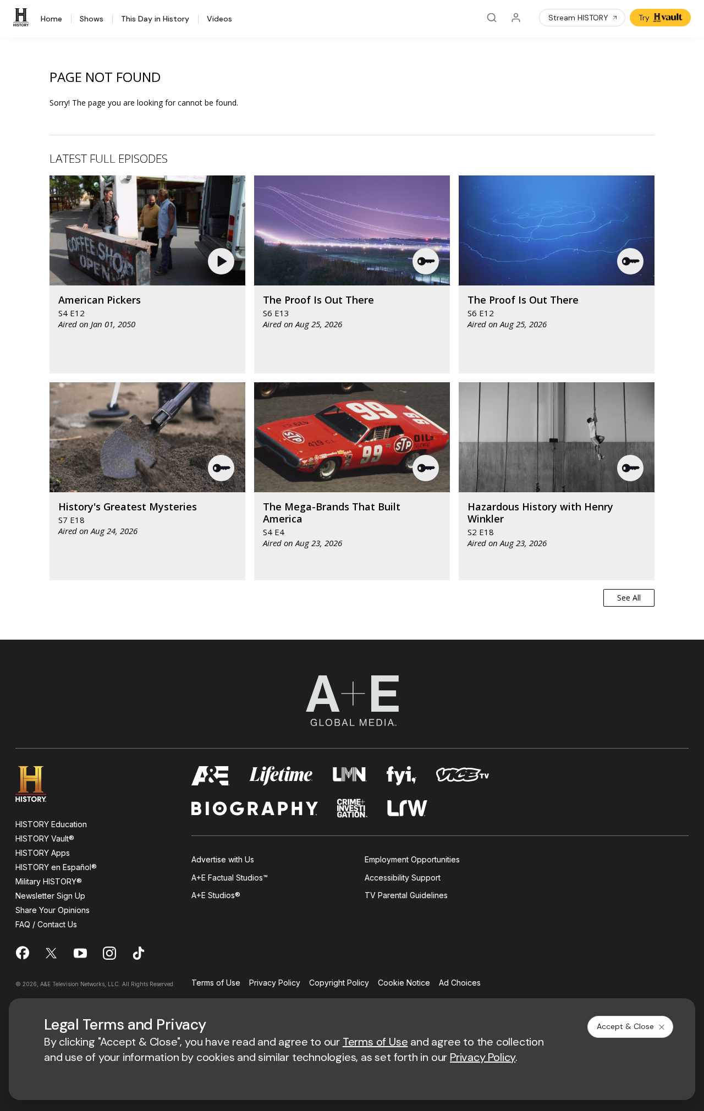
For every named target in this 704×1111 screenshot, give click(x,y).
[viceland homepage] (462, 775)
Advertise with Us (222, 859)
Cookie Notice (404, 983)
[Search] (491, 17)
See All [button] (629, 597)
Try (644, 18)
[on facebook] (22, 952)
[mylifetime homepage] (281, 775)
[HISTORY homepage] (38, 784)
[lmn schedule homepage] (350, 775)
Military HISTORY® (48, 881)
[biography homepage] (254, 808)
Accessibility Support (403, 877)
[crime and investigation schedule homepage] (352, 808)
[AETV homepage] (210, 775)
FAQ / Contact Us (46, 924)
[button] (222, 261)
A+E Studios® (215, 895)
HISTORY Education (51, 824)
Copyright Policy (339, 983)
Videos (219, 19)
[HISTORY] (22, 17)
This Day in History (155, 19)
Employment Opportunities (412, 859)
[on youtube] (80, 953)
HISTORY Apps (42, 852)
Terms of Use (215, 983)
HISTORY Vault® (44, 838)
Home (51, 19)
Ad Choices (460, 983)
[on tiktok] (138, 953)
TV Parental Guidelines (406, 895)
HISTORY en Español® (56, 867)
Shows (91, 19)
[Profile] (515, 17)
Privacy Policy (274, 983)
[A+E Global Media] (352, 700)
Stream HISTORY (578, 18)
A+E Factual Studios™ (229, 877)
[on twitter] (51, 953)
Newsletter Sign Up (50, 895)
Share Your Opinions (52, 910)
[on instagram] (109, 953)
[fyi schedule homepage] (401, 775)
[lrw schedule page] (407, 808)
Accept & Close (625, 1026)
